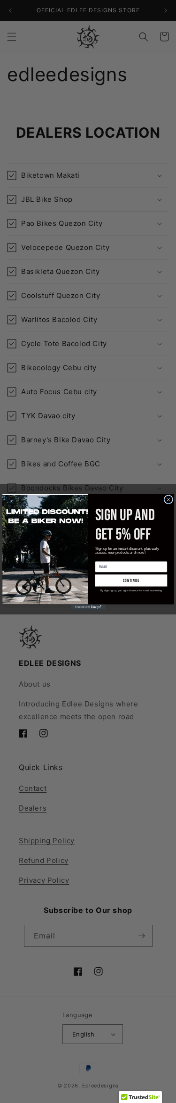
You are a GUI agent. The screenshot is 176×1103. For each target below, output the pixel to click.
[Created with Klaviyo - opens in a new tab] (88, 606)
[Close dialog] (168, 499)
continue (130, 580)
